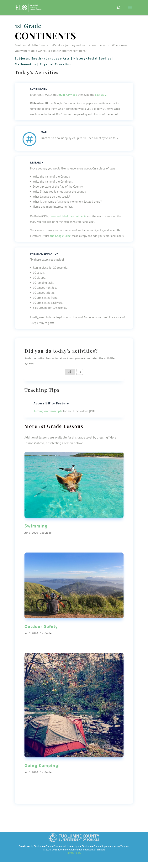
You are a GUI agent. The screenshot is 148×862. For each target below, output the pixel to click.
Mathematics (25, 64)
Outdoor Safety (41, 626)
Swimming (36, 526)
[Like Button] (70, 372)
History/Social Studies (92, 58)
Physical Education (56, 64)
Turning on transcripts (48, 411)
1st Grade (28, 26)
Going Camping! (42, 765)
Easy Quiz (101, 94)
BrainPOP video (67, 94)
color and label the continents (68, 216)
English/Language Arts (50, 58)
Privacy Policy (74, 852)
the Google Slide (60, 236)
